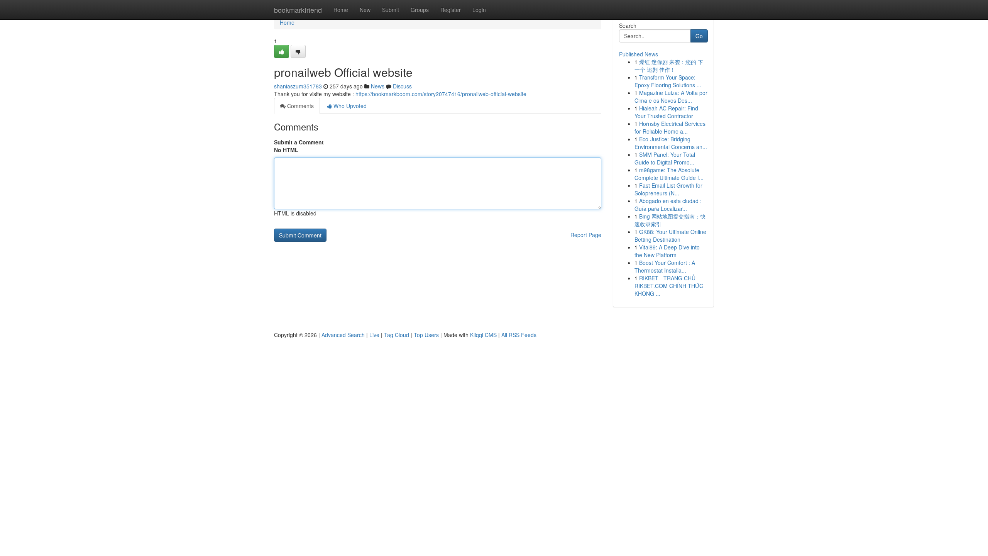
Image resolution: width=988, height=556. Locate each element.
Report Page (585, 235)
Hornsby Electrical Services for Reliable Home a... (669, 127)
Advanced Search (343, 335)
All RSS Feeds (518, 335)
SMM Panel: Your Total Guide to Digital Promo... (664, 158)
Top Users (426, 335)
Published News (638, 54)
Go (699, 36)
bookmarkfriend (298, 10)
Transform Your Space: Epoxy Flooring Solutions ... (667, 81)
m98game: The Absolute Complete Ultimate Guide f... (669, 173)
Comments (300, 106)
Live (374, 335)
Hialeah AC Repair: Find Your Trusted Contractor (666, 112)
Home (340, 10)
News (377, 86)
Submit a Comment (299, 142)
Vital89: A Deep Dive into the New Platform (667, 251)
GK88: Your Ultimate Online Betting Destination (670, 235)
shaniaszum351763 (298, 86)
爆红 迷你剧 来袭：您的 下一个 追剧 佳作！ (668, 65)
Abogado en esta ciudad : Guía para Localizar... (668, 204)
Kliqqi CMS (483, 335)
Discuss (402, 86)
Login (479, 10)
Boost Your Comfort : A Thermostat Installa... (664, 266)
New (365, 10)
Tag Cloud (396, 335)
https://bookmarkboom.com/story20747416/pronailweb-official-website (440, 94)
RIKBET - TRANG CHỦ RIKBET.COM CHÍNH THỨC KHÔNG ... (668, 285)
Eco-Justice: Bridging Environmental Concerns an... (670, 143)
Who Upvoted (349, 106)
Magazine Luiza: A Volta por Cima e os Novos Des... (670, 96)
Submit (390, 10)
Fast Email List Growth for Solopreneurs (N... (668, 189)
